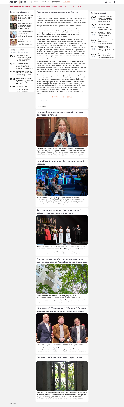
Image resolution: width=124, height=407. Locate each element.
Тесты (34, 6)
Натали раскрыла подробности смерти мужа (53, 6)
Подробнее (41, 106)
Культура (66, 2)
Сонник (78, 6)
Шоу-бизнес (33, 2)
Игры (72, 6)
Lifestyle (45, 2)
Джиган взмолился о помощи (20, 6)
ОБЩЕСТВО (56, 2)
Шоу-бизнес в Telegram (62, 97)
